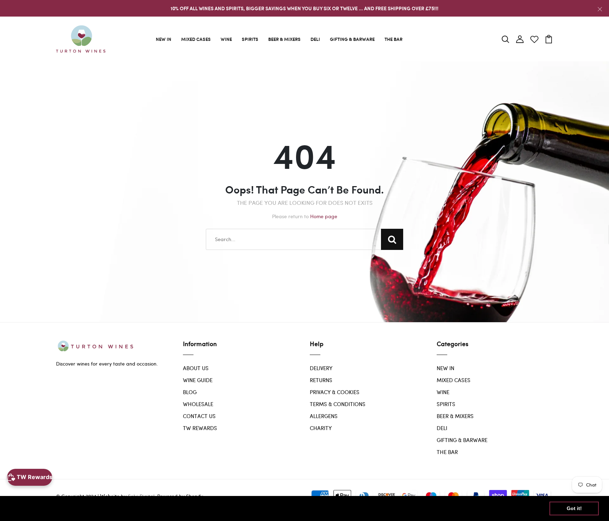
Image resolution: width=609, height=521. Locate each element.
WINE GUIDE (198, 380)
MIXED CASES (196, 39)
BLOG (190, 392)
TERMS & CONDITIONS (337, 403)
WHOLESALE (198, 403)
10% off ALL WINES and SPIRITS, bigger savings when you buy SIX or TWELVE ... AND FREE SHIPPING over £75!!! (304, 8)
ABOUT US (196, 368)
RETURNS (321, 380)
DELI (315, 39)
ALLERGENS (324, 415)
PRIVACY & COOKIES (334, 392)
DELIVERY (321, 368)
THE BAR (393, 39)
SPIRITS (250, 39)
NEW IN (163, 39)
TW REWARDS (200, 427)
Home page (323, 216)
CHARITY (321, 427)
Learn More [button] (227, 508)
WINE (226, 39)
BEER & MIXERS (284, 39)
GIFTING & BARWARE (352, 39)
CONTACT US (199, 415)
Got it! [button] (574, 508)
